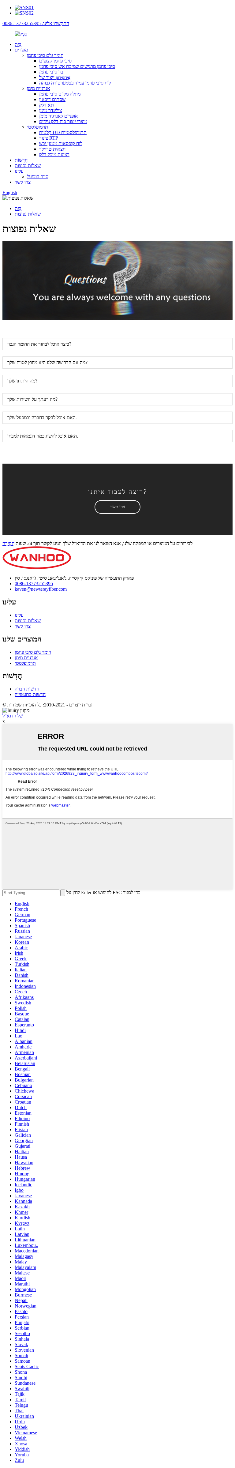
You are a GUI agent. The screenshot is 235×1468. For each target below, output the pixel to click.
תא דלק (46, 104)
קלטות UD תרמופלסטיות (63, 132)
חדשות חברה (27, 688)
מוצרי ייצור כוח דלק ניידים (63, 121)
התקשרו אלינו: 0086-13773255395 (35, 23)
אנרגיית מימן (38, 88)
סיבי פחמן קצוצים (55, 60)
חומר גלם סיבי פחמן (45, 55)
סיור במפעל (37, 176)
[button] (117, 507)
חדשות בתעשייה (30, 694)
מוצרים (21, 49)
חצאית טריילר (52, 149)
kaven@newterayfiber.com (41, 589)
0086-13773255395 (34, 583)
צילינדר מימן (50, 110)
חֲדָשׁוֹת (21, 160)
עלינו (19, 171)
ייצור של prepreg (54, 77)
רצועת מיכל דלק (54, 154)
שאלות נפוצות (28, 165)
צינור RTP (48, 138)
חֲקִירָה (8, 543)
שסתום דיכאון (52, 99)
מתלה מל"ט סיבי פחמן (59, 93)
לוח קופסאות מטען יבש (60, 143)
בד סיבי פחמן (51, 71)
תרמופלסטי (37, 127)
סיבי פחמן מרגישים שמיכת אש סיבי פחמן (77, 66)
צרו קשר (23, 182)
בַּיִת (18, 44)
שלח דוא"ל (12, 715)
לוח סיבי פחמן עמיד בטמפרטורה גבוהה (75, 82)
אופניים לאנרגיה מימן (58, 116)
